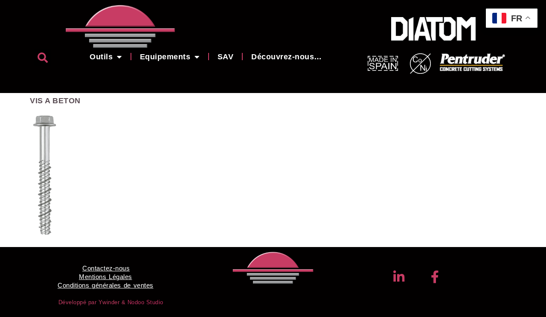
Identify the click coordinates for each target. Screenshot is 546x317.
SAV (226, 56)
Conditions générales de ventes (106, 285)
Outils (101, 56)
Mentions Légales (105, 276)
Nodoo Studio (145, 302)
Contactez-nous (106, 268)
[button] (42, 57)
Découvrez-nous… (286, 56)
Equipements (165, 56)
